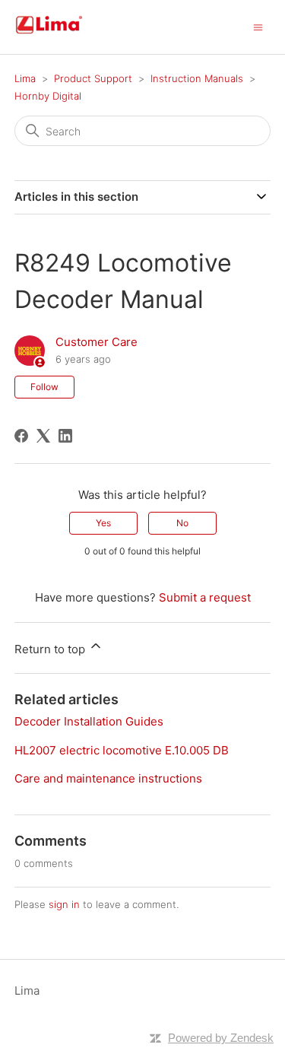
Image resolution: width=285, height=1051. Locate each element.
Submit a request (205, 597)
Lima (25, 78)
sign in (64, 904)
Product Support (93, 78)
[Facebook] (21, 436)
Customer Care (96, 342)
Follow (44, 386)
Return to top (51, 649)
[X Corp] (43, 436)
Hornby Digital (47, 96)
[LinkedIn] (65, 436)
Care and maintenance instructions (108, 778)
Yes (103, 523)
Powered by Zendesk (221, 1037)
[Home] (66, 34)
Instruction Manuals (196, 78)
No (182, 523)
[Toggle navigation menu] (258, 26)
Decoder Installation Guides (88, 721)
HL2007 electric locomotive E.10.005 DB (121, 750)
